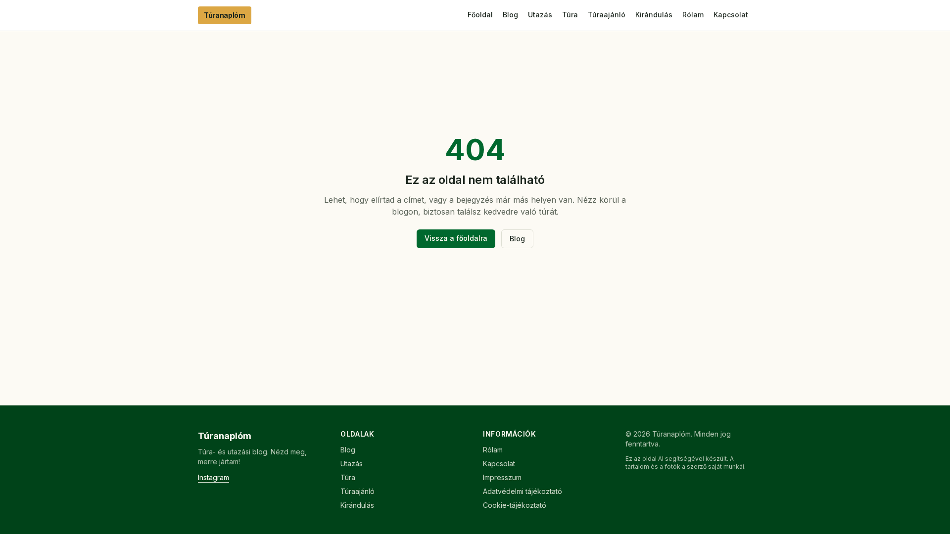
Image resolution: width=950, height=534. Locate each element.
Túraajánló (606, 14)
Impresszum (502, 477)
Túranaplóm (224, 15)
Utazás (540, 14)
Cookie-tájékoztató (514, 505)
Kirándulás (653, 14)
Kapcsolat (730, 14)
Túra (570, 14)
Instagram (213, 477)
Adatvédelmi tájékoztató (522, 491)
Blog (510, 14)
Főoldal (480, 14)
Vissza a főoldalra (456, 238)
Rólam (693, 14)
